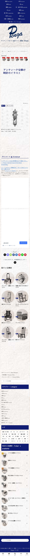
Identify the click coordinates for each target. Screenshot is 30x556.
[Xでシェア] (5, 254)
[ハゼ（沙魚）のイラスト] (21, 59)
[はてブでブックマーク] (16, 254)
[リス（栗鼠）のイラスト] (17, 59)
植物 (4, 406)
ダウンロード (23, 242)
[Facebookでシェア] (13, 254)
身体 (4, 395)
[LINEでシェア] (22, 254)
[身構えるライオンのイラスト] (26, 59)
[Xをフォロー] (15, 262)
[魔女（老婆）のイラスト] (8, 59)
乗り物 (6, 409)
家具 (4, 105)
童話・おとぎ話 (10, 105)
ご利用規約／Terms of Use (8, 374)
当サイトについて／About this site (10, 372)
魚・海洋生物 (7, 402)
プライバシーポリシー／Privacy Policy (11, 377)
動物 (4, 400)
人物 (4, 393)
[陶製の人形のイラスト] (13, 59)
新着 (5, 391)
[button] (27, 381)
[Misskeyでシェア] (10, 254)
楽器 (5, 420)
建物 (5, 411)
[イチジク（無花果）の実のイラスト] (4, 59)
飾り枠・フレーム (7, 422)
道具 (3, 415)
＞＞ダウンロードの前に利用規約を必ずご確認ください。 (14, 160)
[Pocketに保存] (19, 254)
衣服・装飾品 (6, 418)
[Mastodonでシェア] (7, 254)
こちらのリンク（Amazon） (10, 170)
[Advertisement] (15, 91)
